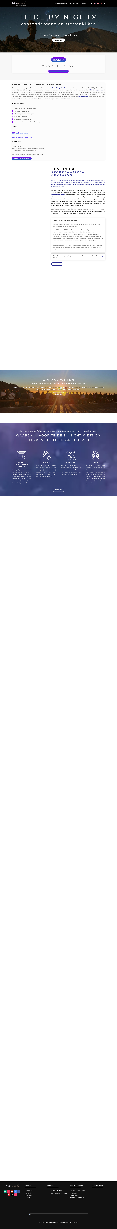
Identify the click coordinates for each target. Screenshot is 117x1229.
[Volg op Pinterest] (97, 1160)
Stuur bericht (21, 1169)
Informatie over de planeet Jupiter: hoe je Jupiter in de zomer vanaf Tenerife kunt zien (47, 998)
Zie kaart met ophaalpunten (58, 71)
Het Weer (72, 3)
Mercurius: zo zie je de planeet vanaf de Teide (31, 976)
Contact (83, 3)
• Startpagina (29, 1191)
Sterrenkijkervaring (28, 979)
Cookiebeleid (74, 1195)
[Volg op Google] (93, 1160)
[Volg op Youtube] (90, 1160)
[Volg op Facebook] (86, 1160)
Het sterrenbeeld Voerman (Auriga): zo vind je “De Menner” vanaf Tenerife (42, 1040)
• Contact (28, 1197)
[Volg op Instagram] (82, 1160)
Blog (77, 3)
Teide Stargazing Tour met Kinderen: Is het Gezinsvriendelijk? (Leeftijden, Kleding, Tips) (47, 1082)
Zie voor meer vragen (69, 675)
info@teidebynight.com (91, 1155)
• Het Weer (28, 1195)
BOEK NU (58, 40)
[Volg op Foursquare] (104, 1160)
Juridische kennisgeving (77, 1197)
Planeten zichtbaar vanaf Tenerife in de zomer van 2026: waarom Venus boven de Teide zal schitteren (53, 1019)
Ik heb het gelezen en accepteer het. (34, 1162)
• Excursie (28, 1193)
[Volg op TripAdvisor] (79, 1160)
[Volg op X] (100, 1160)
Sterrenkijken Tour (61, 3)
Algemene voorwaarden (77, 1191)
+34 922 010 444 (88, 1150)
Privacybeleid (29, 1162)
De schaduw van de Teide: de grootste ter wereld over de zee (37, 1061)
